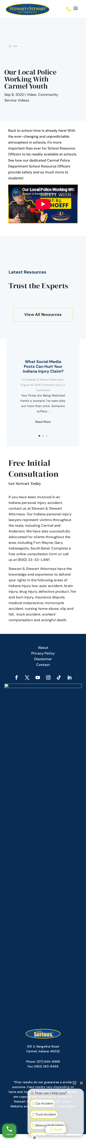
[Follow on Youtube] (37, 677)
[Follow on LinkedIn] (69, 677)
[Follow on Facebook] (16, 677)
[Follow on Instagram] (48, 677)
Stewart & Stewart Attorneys (44, 379)
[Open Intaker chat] (34, 1138)
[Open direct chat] (74, 1083)
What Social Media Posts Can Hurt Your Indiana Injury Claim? (43, 366)
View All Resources (43, 314)
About (43, 647)
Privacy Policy (43, 653)
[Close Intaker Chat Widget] (81, 1083)
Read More (43, 422)
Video (32, 94)
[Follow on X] (27, 677)
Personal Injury (52, 385)
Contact (43, 664)
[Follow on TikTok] (58, 677)
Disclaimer (43, 659)
